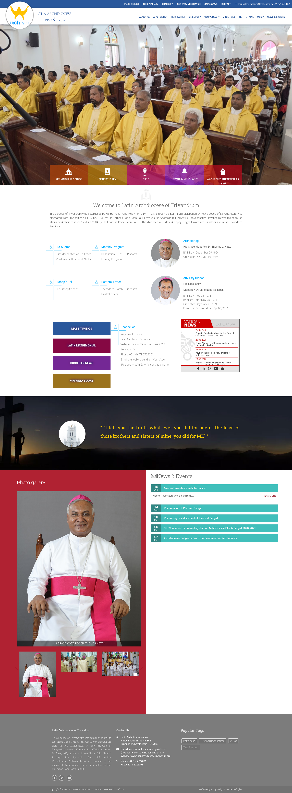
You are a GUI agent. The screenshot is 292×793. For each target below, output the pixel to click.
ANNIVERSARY (212, 17)
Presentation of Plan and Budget (178, 508)
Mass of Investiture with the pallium (180, 488)
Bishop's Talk (64, 282)
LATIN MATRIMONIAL (81, 345)
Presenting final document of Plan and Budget (186, 518)
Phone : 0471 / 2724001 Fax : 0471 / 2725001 (133, 763)
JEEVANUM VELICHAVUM (189, 4)
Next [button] (141, 667)
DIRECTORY (194, 17)
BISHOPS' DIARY (150, 4)
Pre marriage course (212, 740)
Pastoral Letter (111, 282)
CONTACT (226, 4)
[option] (146, 102)
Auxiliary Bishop (193, 278)
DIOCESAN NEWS (81, 363)
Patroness (189, 740)
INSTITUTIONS (246, 17)
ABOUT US (144, 17)
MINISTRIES (229, 17)
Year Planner (190, 747)
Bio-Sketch (63, 247)
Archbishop (191, 241)
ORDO (233, 740)
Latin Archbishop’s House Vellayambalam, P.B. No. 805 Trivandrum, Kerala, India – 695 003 (139, 740)
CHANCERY (167, 4)
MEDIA (260, 17)
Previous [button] (16, 667)
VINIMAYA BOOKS (81, 380)
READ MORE (269, 495)
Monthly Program (112, 247)
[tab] (195, 323)
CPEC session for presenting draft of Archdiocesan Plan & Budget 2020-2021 (205, 528)
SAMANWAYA (210, 4)
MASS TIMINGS (131, 4)
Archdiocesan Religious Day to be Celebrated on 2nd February (195, 538)
